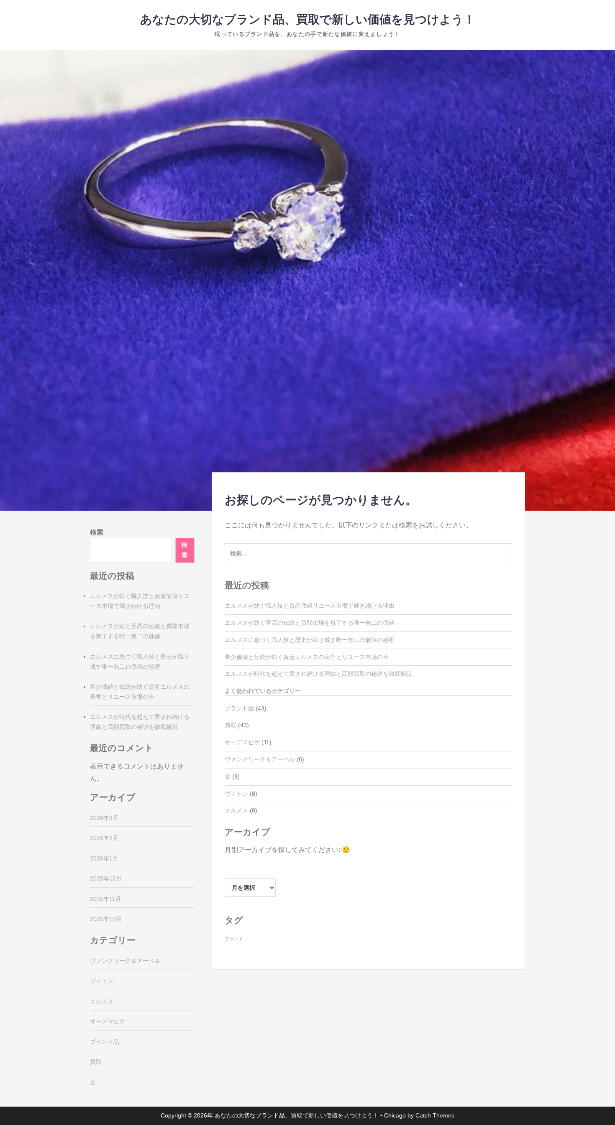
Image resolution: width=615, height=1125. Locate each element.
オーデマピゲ (242, 742)
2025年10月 (106, 919)
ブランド (234, 938)
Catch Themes (434, 1115)
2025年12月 (106, 878)
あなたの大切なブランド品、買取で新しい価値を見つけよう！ (307, 19)
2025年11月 (105, 899)
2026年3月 (104, 817)
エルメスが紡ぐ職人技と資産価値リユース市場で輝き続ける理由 (310, 605)
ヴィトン (236, 793)
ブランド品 (239, 708)
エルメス (236, 810)
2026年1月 (104, 858)
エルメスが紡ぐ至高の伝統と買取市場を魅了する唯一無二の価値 (310, 622)
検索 (96, 532)
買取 (230, 725)
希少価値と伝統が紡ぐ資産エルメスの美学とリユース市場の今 (307, 657)
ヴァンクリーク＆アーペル (260, 759)
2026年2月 (104, 838)
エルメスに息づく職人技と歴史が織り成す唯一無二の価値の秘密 (310, 639)
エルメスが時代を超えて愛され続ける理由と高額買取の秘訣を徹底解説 (318, 673)
